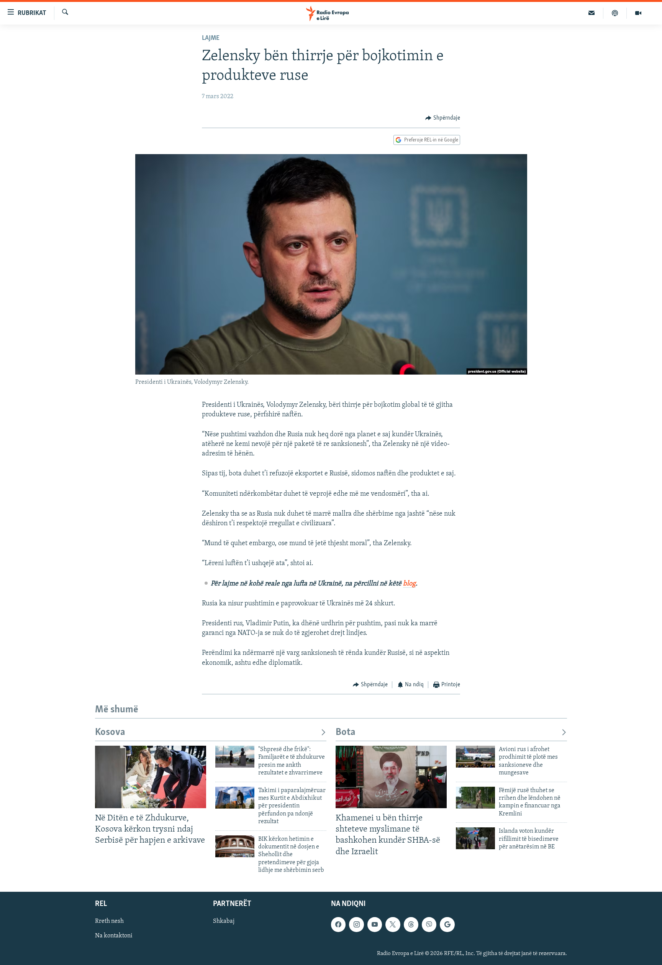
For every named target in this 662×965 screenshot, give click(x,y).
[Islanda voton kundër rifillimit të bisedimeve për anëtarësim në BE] (475, 838)
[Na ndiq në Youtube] (374, 924)
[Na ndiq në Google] (447, 924)
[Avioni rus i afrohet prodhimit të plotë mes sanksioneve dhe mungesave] (475, 757)
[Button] (442, 118)
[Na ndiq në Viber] (429, 924)
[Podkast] (615, 13)
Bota (346, 732)
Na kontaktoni (114, 936)
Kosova (110, 732)
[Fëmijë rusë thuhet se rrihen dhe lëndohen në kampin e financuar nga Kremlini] (475, 798)
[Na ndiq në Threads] (411, 924)
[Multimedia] (638, 13)
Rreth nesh (109, 922)
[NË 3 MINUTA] (591, 13)
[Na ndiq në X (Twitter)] (392, 924)
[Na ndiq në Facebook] (338, 924)
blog (409, 583)
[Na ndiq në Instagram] (356, 924)
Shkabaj (223, 922)
